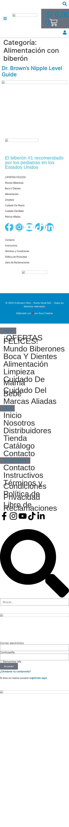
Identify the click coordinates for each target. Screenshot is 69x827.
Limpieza (9, 200)
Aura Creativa (46, 313)
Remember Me (11, 661)
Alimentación (11, 194)
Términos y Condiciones (17, 251)
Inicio (12, 415)
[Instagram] (19, 227)
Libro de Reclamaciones (17, 263)
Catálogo (19, 446)
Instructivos (11, 246)
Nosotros (19, 423)
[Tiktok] (39, 227)
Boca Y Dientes (13, 189)
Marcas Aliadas (12, 217)
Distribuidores (27, 430)
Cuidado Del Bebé (14, 211)
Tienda (15, 438)
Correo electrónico (12, 643)
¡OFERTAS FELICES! (15, 177)
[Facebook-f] (9, 227)
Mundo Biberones (14, 183)
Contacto (10, 240)
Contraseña (7, 652)
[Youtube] (29, 227)
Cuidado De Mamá (14, 205)
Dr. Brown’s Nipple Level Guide (32, 71)
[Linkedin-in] (49, 227)
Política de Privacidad (16, 257)
